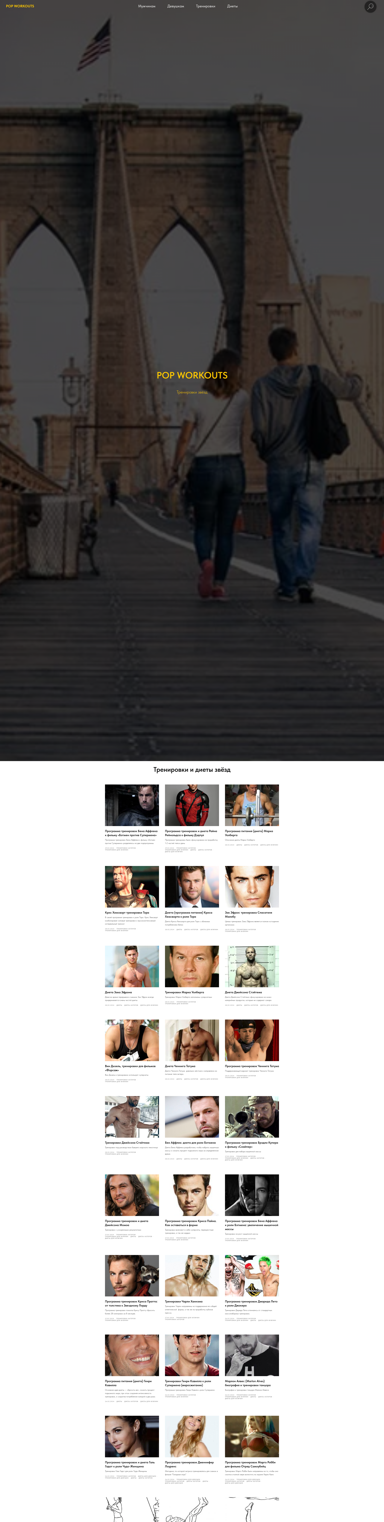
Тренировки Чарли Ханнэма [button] (183, 1301)
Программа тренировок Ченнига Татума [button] (252, 1066)
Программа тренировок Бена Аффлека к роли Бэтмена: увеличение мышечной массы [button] (251, 1225)
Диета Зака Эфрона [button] (118, 992)
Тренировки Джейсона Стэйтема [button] (127, 1142)
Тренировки (205, 6)
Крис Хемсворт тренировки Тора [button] (127, 912)
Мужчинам (146, 6)
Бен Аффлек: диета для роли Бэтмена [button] (190, 1142)
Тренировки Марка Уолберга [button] (184, 992)
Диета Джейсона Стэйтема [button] (243, 992)
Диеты (232, 6)
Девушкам (175, 6)
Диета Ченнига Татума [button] (180, 1066)
